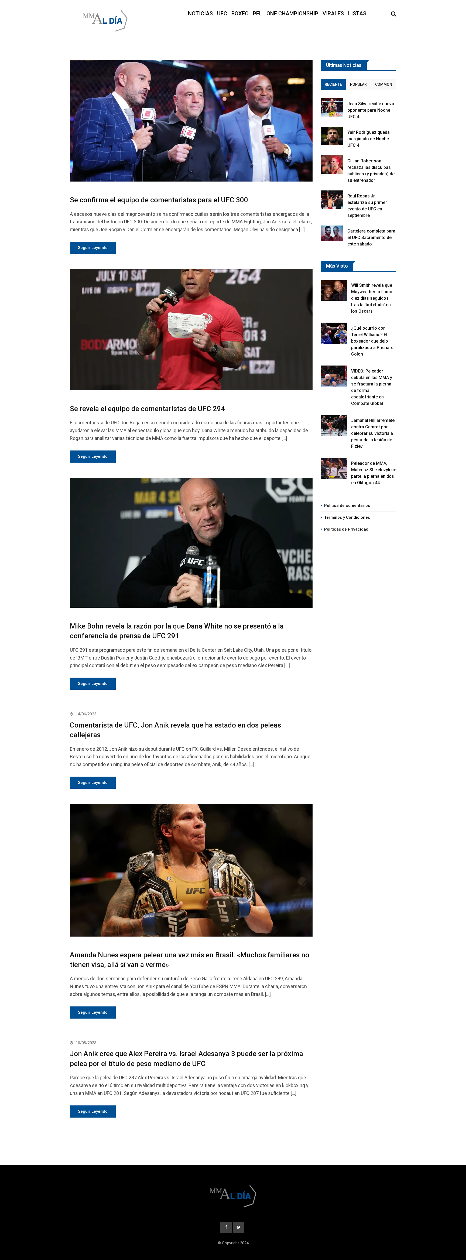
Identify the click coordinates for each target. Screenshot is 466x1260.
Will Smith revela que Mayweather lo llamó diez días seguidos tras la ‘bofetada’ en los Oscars (371, 298)
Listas (357, 13)
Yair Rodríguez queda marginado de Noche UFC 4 (368, 139)
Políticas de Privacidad (346, 529)
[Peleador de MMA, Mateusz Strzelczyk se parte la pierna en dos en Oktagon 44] (334, 468)
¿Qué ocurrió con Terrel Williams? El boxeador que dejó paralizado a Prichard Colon (372, 341)
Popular (358, 84)
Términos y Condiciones (347, 517)
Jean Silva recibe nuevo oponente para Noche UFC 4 (370, 110)
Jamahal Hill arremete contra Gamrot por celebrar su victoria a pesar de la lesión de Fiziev (373, 433)
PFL (257, 13)
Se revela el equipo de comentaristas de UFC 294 (147, 409)
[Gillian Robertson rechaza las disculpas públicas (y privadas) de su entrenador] (332, 164)
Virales (333, 13)
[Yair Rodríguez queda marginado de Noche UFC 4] (332, 136)
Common (383, 84)
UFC (222, 13)
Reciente (333, 84)
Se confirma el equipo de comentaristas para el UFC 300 (159, 200)
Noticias (200, 13)
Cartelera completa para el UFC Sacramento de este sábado (371, 237)
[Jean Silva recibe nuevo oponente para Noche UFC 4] (332, 107)
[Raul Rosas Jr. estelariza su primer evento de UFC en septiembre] (332, 199)
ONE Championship (292, 13)
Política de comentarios (347, 505)
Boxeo (240, 13)
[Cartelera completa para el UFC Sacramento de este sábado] (332, 233)
